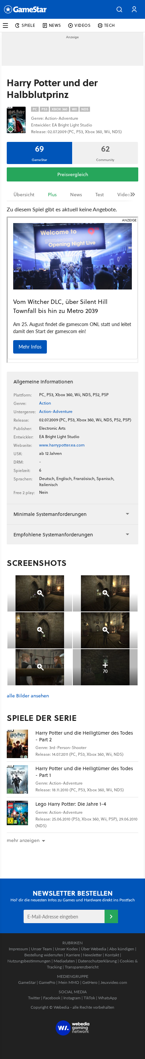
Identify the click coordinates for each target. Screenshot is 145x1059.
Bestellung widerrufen (43, 955)
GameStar (27, 982)
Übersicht (23, 194)
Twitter (34, 998)
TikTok (89, 998)
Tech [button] (109, 25)
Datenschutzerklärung (97, 961)
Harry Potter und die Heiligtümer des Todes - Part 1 (84, 772)
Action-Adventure (55, 411)
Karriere (73, 955)
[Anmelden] (111, 916)
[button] (119, 9)
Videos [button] (83, 25)
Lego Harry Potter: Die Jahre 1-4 (70, 803)
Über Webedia (93, 949)
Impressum (18, 949)
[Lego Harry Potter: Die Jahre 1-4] (21, 815)
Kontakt (112, 955)
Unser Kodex (66, 949)
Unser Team (41, 949)
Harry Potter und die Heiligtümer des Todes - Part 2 (84, 736)
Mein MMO (68, 982)
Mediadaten (64, 961)
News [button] (55, 25)
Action (45, 403)
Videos (124, 194)
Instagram (72, 998)
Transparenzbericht (81, 967)
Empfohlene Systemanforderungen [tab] (53, 534)
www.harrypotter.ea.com (62, 445)
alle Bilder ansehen (28, 696)
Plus (52, 194)
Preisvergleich (72, 174)
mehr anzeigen (23, 840)
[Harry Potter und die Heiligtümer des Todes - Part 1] (21, 779)
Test (99, 194)
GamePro (47, 982)
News (76, 194)
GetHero (89, 982)
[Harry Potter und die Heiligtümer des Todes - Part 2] (21, 744)
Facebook (51, 998)
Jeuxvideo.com (113, 982)
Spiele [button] (28, 25)
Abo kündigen (121, 949)
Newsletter (92, 955)
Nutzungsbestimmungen (29, 961)
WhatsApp (107, 998)
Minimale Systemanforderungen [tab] (50, 514)
